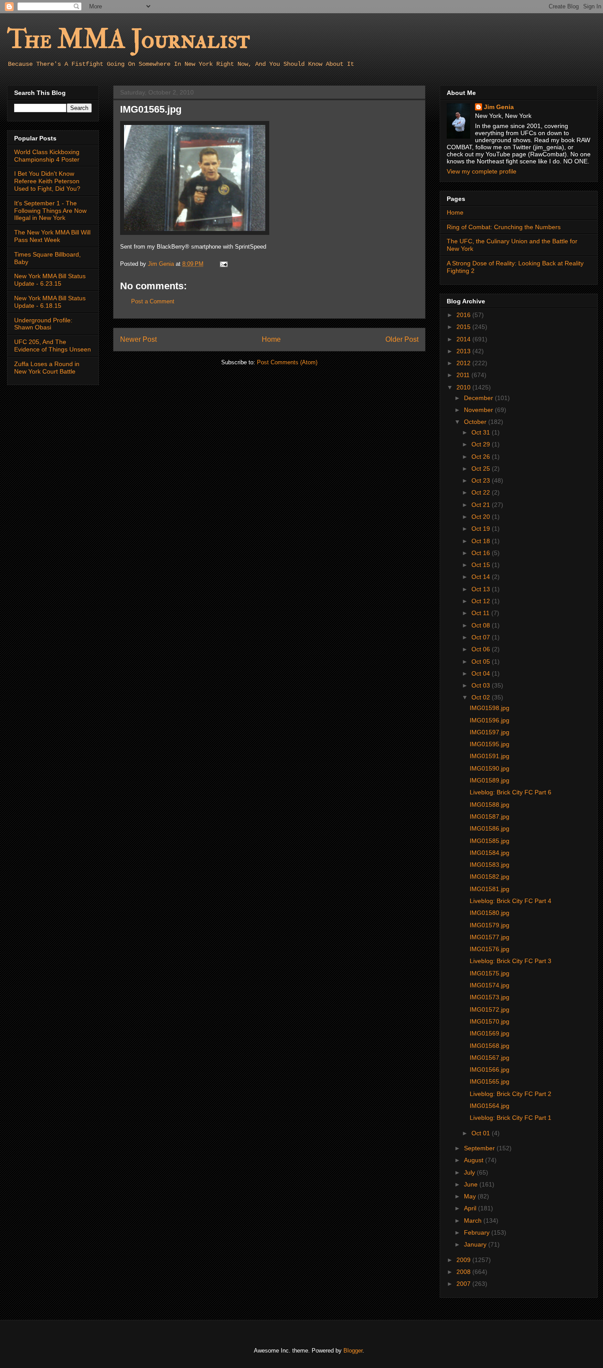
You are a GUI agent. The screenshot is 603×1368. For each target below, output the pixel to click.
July (470, 1172)
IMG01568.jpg (489, 1045)
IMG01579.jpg (489, 925)
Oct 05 (481, 661)
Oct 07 (481, 637)
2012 (464, 363)
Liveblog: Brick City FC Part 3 (510, 960)
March (473, 1220)
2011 (463, 374)
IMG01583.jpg (489, 864)
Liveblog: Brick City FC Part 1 (510, 1117)
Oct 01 (481, 1133)
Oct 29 (481, 444)
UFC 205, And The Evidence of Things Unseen (52, 345)
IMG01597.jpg (489, 732)
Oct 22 (481, 492)
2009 (464, 1259)
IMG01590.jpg (489, 768)
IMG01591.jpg (489, 756)
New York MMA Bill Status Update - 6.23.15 (50, 279)
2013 (464, 351)
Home (271, 339)
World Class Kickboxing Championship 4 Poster (46, 155)
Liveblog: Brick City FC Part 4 (510, 900)
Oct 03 (481, 685)
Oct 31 (481, 432)
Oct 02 (481, 697)
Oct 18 (481, 540)
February (477, 1232)
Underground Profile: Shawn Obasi (43, 324)
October (476, 421)
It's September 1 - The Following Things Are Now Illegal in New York (50, 211)
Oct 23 (481, 480)
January (476, 1244)
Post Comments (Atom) (287, 362)
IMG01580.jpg (489, 912)
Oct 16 (481, 552)
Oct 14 (481, 576)
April (471, 1208)
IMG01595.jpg (489, 744)
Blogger (352, 1350)
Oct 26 (481, 456)
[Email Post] (223, 264)
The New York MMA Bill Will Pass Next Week (52, 236)
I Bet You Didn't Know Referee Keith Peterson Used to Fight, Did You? (47, 181)
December (479, 397)
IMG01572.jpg (489, 1009)
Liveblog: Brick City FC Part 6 (510, 792)
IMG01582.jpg (489, 876)
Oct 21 (481, 504)
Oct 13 (481, 589)
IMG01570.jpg (489, 1021)
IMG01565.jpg (489, 1081)
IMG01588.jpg (489, 804)
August (474, 1160)
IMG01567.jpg (489, 1057)
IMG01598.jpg (489, 707)
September (480, 1148)
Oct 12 (481, 601)
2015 (464, 326)
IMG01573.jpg (489, 997)
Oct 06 (481, 649)
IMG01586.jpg (489, 828)
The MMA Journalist (128, 39)
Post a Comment (152, 301)
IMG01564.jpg (489, 1105)
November (479, 409)
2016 (464, 314)
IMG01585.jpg (489, 840)
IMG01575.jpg (489, 973)
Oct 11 (481, 612)
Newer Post (138, 339)
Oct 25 (481, 468)
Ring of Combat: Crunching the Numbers (504, 227)
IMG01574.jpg (489, 985)
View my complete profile (481, 171)
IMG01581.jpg (489, 888)
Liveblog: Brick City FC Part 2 (510, 1093)
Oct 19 (481, 528)
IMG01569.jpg (489, 1033)
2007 (464, 1283)
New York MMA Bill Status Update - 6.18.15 (50, 302)
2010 (464, 387)
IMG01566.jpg (489, 1069)
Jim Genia (499, 106)
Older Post (401, 339)
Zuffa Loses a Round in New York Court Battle (46, 367)
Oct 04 (481, 673)
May (471, 1196)
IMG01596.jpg (489, 720)
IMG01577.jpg (489, 937)
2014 (464, 339)
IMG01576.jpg (489, 948)
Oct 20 (481, 516)
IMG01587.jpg (489, 816)
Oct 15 (481, 564)
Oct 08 (481, 625)
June (471, 1184)
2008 (464, 1271)
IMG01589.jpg (489, 780)
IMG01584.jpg (489, 852)
